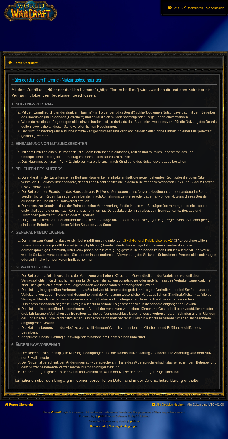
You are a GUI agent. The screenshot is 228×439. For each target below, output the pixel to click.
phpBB (99, 416)
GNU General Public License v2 (148, 241)
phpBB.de (133, 421)
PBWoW (56, 412)
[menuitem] (215, 7)
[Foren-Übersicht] (34, 15)
